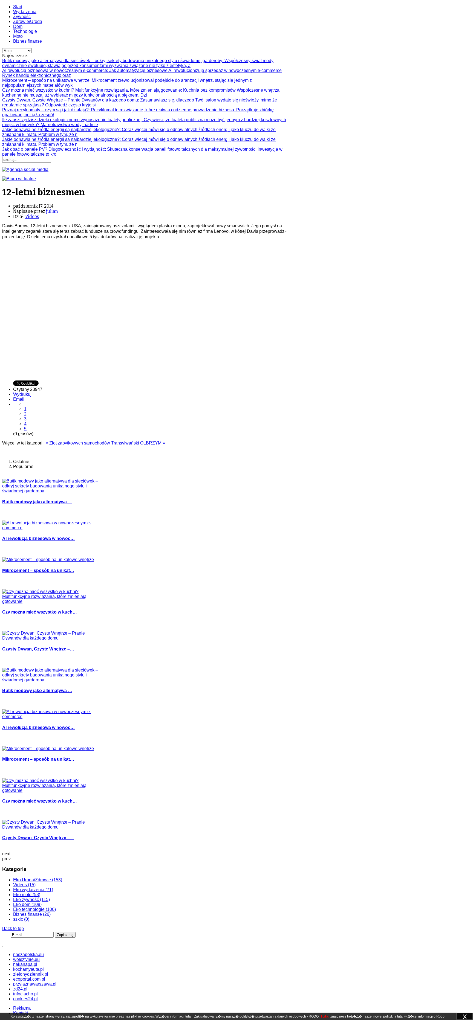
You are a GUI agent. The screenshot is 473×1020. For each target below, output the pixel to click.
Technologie (25, 31)
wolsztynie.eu (26, 959)
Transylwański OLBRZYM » (138, 443)
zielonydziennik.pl (30, 974)
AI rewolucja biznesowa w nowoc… (38, 538)
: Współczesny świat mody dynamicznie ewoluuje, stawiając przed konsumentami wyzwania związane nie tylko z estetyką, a (137, 63)
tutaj (188, 1016)
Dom (17, 26)
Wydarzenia (24, 11)
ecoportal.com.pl (29, 979)
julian (52, 211)
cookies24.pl (25, 998)
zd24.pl (20, 989)
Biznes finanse (27, 41)
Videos (32, 216)
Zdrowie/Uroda (27, 21)
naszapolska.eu (28, 954)
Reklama (22, 1008)
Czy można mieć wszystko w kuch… (39, 612)
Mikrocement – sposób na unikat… (38, 570)
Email (18, 399)
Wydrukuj (22, 394)
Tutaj (325, 1016)
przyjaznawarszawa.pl (34, 984)
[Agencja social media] (25, 169)
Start (17, 6)
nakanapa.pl (25, 964)
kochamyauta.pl (28, 969)
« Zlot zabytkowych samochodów (78, 443)
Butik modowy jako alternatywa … (37, 501)
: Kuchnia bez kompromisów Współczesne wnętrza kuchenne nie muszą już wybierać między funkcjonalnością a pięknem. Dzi (140, 92)
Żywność (22, 16)
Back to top (13, 928)
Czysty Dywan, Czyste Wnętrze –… (38, 649)
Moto (18, 36)
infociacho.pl (25, 994)
